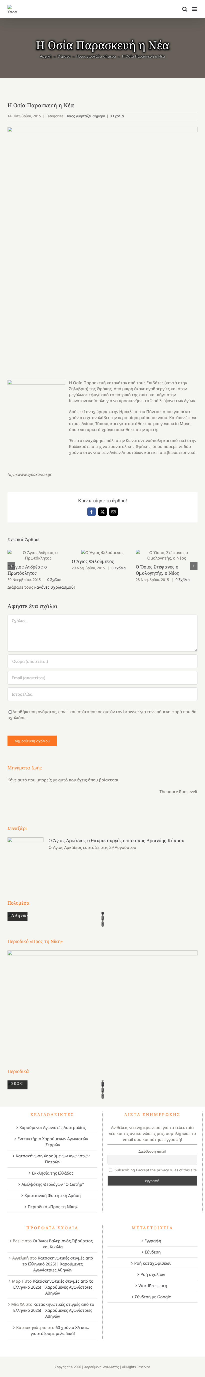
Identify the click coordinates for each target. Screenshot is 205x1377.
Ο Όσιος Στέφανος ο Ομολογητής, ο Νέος (167, 555)
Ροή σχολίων (152, 1274)
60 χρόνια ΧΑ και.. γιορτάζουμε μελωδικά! (60, 1330)
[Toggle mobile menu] (195, 9)
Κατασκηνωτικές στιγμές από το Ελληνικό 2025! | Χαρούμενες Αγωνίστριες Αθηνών (57, 1264)
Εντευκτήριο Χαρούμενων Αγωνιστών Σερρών (53, 1141)
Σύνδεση (153, 1252)
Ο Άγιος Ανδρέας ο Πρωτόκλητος (38, 555)
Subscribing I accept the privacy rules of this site (155, 1170)
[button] (11, 566)
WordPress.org (152, 1285)
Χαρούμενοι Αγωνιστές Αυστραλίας (53, 1127)
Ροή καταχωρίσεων (152, 1263)
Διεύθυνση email (152, 1151)
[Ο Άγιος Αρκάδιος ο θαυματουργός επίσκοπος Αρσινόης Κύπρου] (26, 859)
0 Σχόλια (117, 116)
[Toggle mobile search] (184, 9)
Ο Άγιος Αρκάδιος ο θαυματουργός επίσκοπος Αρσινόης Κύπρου (116, 840)
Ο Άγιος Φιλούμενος (103, 553)
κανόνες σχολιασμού (54, 587)
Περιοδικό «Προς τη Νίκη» (53, 1206)
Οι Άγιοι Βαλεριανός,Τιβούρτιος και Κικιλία (63, 1244)
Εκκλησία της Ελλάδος (53, 1173)
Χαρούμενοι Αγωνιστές (101, 1367)
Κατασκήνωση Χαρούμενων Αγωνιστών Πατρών (53, 1159)
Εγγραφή (152, 1241)
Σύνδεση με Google (153, 1297)
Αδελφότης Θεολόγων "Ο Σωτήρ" (53, 1184)
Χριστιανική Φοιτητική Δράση (52, 1195)
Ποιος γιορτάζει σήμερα (85, 116)
